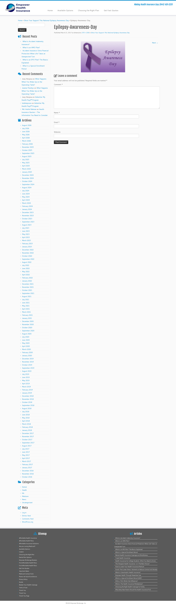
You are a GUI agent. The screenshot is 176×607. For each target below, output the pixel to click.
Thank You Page (24, 596)
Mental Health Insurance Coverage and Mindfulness (131, 555)
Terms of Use (23, 588)
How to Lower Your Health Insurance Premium (129, 567)
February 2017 (27, 464)
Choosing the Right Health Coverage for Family (130, 587)
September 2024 (28, 184)
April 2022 (26, 275)
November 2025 (28, 147)
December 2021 (28, 284)
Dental (24, 487)
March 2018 (26, 424)
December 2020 (28, 321)
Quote (21, 582)
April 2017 (26, 458)
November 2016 (28, 474)
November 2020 (28, 324)
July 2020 (25, 337)
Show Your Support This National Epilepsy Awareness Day (46, 20)
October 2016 (27, 477)
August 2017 (26, 446)
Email (57, 122)
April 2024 (26, 200)
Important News (24, 571)
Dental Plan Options (25, 557)
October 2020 (27, 327)
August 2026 (26, 125)
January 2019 (27, 393)
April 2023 (26, 237)
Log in (24, 512)
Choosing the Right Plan (88, 10)
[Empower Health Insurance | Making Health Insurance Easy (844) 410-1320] (20, 8)
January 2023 (27, 247)
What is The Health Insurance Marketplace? (129, 584)
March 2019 (26, 387)
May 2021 (25, 306)
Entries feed (26, 516)
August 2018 (26, 408)
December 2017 (28, 433)
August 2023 (26, 225)
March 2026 (26, 141)
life (23, 493)
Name (57, 112)
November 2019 (28, 362)
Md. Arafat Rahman (29, 109)
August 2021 (26, 296)
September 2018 (28, 405)
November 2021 (28, 287)
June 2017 (26, 452)
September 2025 (28, 153)
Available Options (65, 10)
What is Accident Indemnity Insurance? (127, 538)
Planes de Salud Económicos (28, 577)
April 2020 (26, 346)
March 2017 (26, 461)
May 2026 (25, 135)
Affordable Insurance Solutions (29, 544)
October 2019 (27, 365)
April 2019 (26, 383)
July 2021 (25, 299)
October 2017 (27, 439)
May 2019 (25, 380)
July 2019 (25, 374)
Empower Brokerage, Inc (78, 603)
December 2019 (28, 359)
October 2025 (27, 150)
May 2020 (25, 343)
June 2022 (26, 268)
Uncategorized (27, 502)
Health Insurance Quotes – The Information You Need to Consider (35, 112)
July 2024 (25, 191)
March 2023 (26, 240)
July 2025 (25, 159)
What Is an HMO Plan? (31, 47)
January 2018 (27, 430)
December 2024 (28, 175)
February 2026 (27, 144)
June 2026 (26, 131)
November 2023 (28, 215)
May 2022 (25, 271)
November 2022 (28, 253)
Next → (155, 43)
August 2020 (26, 334)
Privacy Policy (23, 579)
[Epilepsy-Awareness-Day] (103, 57)
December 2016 (28, 471)
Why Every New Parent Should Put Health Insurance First (133, 590)
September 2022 (28, 259)
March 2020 (26, 349)
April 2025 (26, 166)
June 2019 (26, 377)
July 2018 (25, 411)
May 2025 (25, 163)
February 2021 (27, 315)
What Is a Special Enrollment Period (126, 552)
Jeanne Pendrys (28, 88)
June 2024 (26, 194)
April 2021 (26, 309)
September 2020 (28, 331)
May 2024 (25, 197)
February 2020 (27, 352)
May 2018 (25, 418)
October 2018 (27, 402)
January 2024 (27, 209)
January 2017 (27, 467)
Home (50, 10)
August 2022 (26, 262)
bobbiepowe (26, 103)
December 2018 (28, 396)
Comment (58, 84)
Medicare (25, 496)
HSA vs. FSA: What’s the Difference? (126, 581)
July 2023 (25, 228)
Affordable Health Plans (26, 541)
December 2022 (28, 250)
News (24, 499)
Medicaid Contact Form (26, 574)
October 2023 (27, 219)
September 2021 (28, 293)
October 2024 (27, 181)
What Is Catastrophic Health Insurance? (128, 572)
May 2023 (25, 234)
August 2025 (26, 156)
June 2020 (26, 340)
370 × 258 (85, 33)
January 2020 (27, 355)
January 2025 (27, 172)
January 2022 (27, 281)
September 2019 (28, 368)
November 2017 (28, 436)
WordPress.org (27, 522)
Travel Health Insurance (122, 558)
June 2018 (26, 415)
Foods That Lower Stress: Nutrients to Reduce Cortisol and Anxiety (136, 569)
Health (24, 490)
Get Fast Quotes (111, 10)
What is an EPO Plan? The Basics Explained (128, 549)
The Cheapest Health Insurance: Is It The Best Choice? (132, 564)
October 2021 (27, 290)
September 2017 (28, 443)
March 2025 (26, 169)
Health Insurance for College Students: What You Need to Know (135, 561)
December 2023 (28, 212)
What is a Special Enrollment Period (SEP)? (128, 578)
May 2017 (25, 455)
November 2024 (28, 178)
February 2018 (27, 427)
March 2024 (26, 203)
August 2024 (26, 187)
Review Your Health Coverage (28, 585)
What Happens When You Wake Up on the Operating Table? (34, 82)
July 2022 (25, 265)
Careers (21, 552)
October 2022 (27, 256)
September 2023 (28, 222)
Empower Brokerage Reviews (28, 560)
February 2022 (27, 278)
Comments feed (27, 519)
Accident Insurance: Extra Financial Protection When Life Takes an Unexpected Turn (35, 53)
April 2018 (26, 421)
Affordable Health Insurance (28, 538)
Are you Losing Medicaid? (27, 546)
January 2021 (27, 318)
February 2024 (27, 206)
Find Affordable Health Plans (28, 563)
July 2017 (25, 449)
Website (57, 132)
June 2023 (26, 231)
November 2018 (28, 399)
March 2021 (26, 312)
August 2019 (26, 371)
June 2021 (26, 303)
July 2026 (25, 128)
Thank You (22, 590)
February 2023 (27, 243)
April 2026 (26, 138)
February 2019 (27, 390)
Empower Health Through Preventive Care (128, 575)
